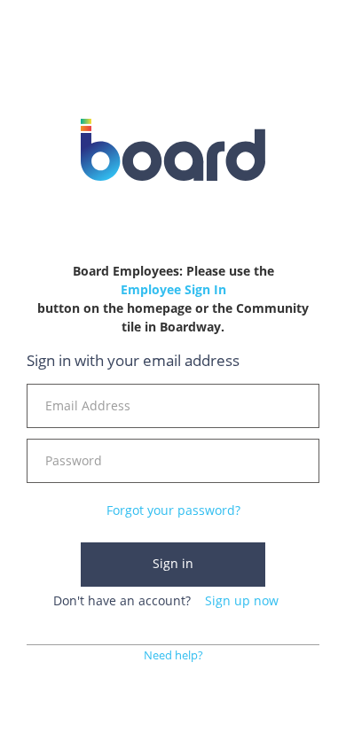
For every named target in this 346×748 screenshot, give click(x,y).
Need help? (173, 655)
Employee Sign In (173, 289)
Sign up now (242, 600)
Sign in (173, 563)
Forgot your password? (173, 510)
